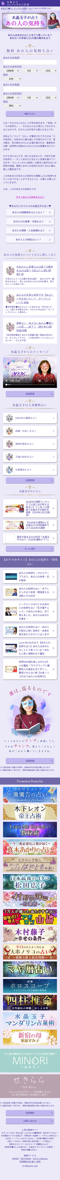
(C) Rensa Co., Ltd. (30, 1165)
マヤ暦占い (46, 1141)
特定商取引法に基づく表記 (30, 1161)
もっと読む (30, 548)
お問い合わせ (30, 1120)
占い (31, 8)
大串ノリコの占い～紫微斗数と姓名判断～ (23, 1141)
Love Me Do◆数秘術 (33, 1132)
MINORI (15, 1158)
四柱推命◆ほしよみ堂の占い (16, 1147)
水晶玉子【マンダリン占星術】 (41, 1147)
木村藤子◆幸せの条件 (45, 1138)
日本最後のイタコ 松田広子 (11, 1135)
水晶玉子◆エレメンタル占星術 (14, 8)
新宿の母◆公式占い (29, 1149)
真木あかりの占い (50, 1132)
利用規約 (30, 1112)
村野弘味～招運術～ (32, 1135)
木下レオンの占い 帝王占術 (12, 1132)
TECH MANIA (25, 1158)
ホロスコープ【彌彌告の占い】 (37, 1144)
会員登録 (30, 393)
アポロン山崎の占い (49, 1135)
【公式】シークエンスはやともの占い (19, 1138)
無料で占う (30, 113)
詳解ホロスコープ (16, 1144)
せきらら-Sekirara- (40, 1158)
